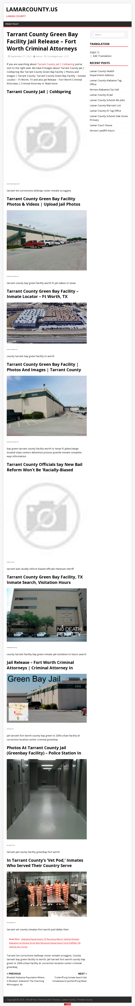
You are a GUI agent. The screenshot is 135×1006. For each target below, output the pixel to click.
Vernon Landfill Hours (102, 130)
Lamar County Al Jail (101, 94)
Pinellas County (85, 999)
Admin (39, 56)
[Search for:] (109, 35)
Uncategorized (55, 56)
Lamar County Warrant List (105, 105)
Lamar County (68, 999)
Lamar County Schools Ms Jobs (107, 100)
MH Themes (54, 999)
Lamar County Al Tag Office (105, 110)
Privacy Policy (12, 24)
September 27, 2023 (21, 56)
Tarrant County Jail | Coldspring (55, 64)
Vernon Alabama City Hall (104, 89)
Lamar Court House (101, 125)
